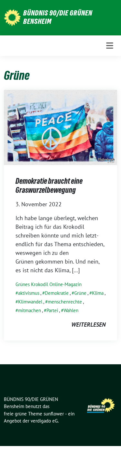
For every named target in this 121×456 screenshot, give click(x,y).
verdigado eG (44, 421)
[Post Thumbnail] (60, 127)
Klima (98, 293)
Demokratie (57, 293)
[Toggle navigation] (109, 45)
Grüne (80, 293)
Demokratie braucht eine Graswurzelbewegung (49, 185)
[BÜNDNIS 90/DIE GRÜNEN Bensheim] (12, 17)
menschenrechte (65, 302)
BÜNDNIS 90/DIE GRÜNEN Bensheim (57, 17)
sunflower (54, 414)
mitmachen (29, 310)
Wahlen (71, 310)
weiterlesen (88, 324)
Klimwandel (30, 302)
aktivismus (28, 293)
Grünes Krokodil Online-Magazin (48, 284)
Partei (52, 310)
